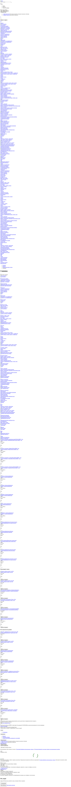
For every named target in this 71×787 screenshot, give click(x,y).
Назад (2, 770)
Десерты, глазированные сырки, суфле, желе (8, 97)
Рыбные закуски (3, 133)
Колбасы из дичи (3, 177)
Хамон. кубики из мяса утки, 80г (6, 581)
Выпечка (2, 181)
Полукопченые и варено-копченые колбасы (8, 116)
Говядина (2, 64)
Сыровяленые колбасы (4, 118)
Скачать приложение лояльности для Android (11, 738)
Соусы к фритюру (3, 37)
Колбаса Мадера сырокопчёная (6, 651)
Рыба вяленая (3, 124)
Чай (1, 160)
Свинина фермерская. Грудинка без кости (8, 523)
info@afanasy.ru (3, 769)
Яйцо (1, 98)
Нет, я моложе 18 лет (6, 723)
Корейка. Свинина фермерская (6, 495)
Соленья (2, 79)
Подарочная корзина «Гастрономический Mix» (9, 609)
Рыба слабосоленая (4, 128)
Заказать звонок (3, 744)
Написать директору (4, 745)
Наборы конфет (3, 61)
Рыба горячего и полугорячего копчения (8, 125)
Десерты (2, 187)
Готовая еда (2, 176)
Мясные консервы (3, 120)
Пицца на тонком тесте (4, 35)
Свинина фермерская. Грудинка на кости (8, 559)
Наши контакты (3, 740)
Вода (1, 136)
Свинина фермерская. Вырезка (6, 532)
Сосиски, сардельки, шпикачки (6, 114)
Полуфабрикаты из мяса (5, 153)
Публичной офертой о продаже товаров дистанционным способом (47, 749)
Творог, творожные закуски (5, 96)
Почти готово (3, 175)
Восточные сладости (4, 183)
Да (1, 723)
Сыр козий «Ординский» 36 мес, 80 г (7, 701)
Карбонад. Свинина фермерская (6, 513)
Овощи (1, 75)
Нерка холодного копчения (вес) (6, 619)
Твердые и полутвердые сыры (6, 108)
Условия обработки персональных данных (47, 759)
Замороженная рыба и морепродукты (7, 129)
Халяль (1, 70)
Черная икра (2, 174)
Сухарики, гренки (3, 84)
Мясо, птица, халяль (4, 152)
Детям (1, 163)
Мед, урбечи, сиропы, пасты (5, 185)
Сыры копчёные (3, 110)
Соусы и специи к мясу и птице (6, 71)
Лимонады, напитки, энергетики (6, 138)
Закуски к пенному (4, 88)
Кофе (1, 159)
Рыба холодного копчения (5, 126)
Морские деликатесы (4, 123)
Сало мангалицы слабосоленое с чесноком (8, 710)
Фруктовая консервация (5, 147)
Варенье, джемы (3, 186)
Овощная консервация (4, 146)
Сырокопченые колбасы (5, 117)
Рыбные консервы (3, 127)
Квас (1, 137)
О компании (5, 732)
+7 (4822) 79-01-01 (6, 15)
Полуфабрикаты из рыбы (5, 131)
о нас (2, 730)
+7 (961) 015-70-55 (6, 14)
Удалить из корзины (4, 579)
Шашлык (2, 156)
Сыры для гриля (3, 106)
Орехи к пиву (3, 85)
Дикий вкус (2, 33)
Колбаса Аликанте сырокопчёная (6, 661)
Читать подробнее (3, 726)
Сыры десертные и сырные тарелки (7, 104)
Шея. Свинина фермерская (5, 504)
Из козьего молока (3, 91)
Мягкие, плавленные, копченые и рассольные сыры (10, 105)
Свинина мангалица (4, 67)
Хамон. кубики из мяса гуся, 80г (6, 572)
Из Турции (2, 184)
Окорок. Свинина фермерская (6, 486)
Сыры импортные (3, 109)
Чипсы (1, 86)
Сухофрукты (2, 78)
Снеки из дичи (3, 179)
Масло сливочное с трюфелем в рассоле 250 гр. (9, 672)
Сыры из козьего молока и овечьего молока (8, 107)
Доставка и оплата (6, 737)
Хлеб (1, 180)
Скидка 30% (2, 132)
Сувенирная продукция (4, 27)
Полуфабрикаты (3, 151)
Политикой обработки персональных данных (25, 749)
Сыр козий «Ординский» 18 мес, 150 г (7, 600)
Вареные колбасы (3, 115)
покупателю (3, 734)
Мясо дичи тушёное (4, 178)
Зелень (1, 74)
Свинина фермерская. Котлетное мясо (7, 550)
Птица (1, 65)
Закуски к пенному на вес (5, 87)
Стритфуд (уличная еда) (4, 34)
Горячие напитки (3, 36)
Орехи (1, 77)
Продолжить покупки (11, 785)
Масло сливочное (3, 94)
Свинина (2, 66)
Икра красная (3, 130)
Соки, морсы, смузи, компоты (6, 139)
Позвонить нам (3, 12)
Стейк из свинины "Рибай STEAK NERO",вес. (9, 449)
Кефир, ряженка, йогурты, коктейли (7, 93)
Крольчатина (2, 69)
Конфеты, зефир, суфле (4, 182)
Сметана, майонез (3, 95)
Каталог (4, 736)
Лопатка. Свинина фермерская (6, 477)
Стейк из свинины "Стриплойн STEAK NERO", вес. (10, 458)
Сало (1, 119)
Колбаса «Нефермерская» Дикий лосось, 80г (8, 632)
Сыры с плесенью (3, 103)
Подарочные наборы (4, 26)
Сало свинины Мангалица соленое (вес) (8, 541)
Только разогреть (3, 30)
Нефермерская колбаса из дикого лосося (8, 681)
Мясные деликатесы (4, 113)
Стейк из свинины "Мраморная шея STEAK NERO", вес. (11, 440)
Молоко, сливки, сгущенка (5, 92)
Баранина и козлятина (4, 68)
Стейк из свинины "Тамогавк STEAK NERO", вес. (10, 467)
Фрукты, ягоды (3, 76)
